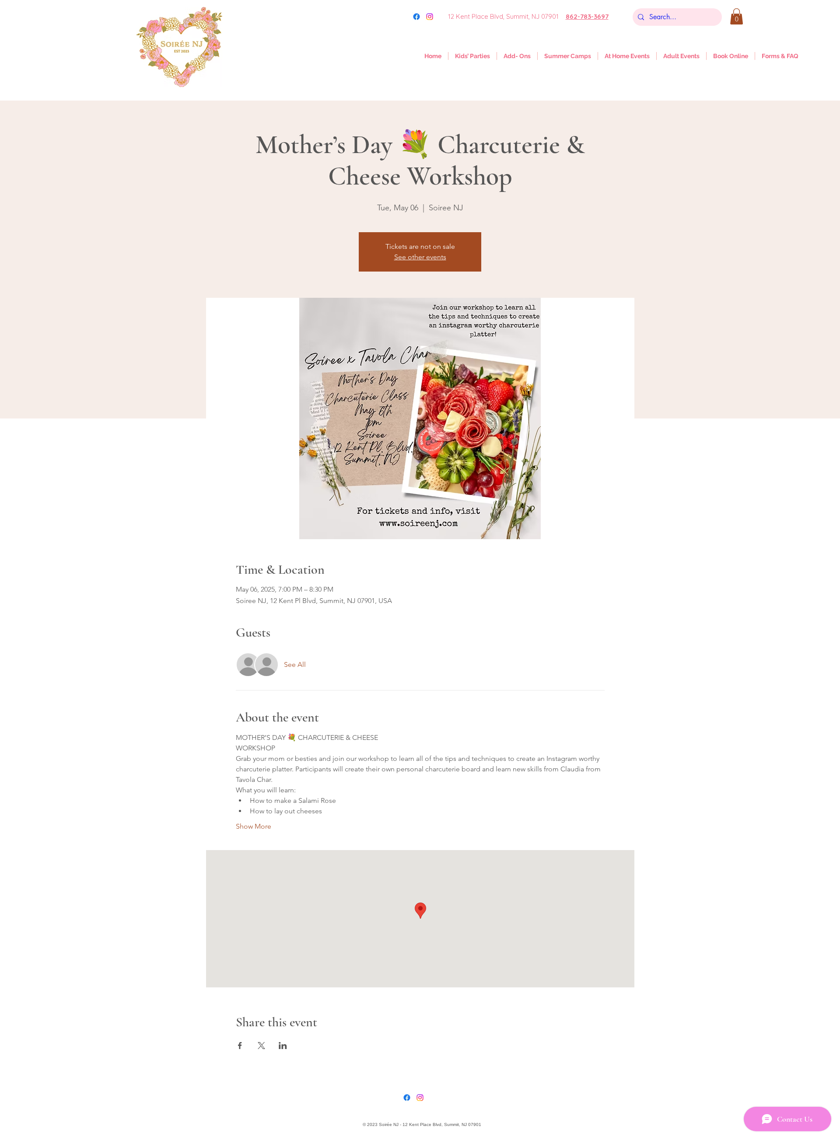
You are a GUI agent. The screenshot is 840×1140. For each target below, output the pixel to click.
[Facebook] (406, 1097)
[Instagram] (429, 16)
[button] (736, 16)
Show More (253, 826)
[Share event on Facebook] (240, 1045)
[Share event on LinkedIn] (283, 1045)
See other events (420, 257)
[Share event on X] (261, 1045)
